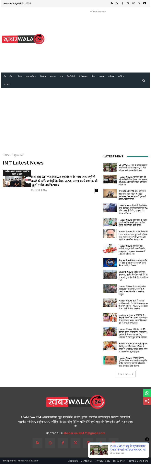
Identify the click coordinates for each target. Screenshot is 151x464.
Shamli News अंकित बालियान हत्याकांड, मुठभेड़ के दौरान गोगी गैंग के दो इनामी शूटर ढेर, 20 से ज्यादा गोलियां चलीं (133, 276)
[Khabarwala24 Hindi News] (23, 39)
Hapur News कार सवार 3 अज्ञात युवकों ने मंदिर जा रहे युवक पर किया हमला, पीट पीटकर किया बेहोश (133, 222)
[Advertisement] (98, 41)
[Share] (147, 401)
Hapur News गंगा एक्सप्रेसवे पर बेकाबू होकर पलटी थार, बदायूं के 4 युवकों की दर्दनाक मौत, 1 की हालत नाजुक (132, 290)
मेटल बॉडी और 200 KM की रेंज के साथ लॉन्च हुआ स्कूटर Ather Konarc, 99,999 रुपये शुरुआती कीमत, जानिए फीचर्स (132, 195)
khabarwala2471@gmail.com (84, 433)
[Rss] (111, 3)
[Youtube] (144, 3)
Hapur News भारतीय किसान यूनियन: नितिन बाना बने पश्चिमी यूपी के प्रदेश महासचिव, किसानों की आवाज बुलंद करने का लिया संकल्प (133, 362)
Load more (124, 374)
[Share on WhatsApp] (147, 393)
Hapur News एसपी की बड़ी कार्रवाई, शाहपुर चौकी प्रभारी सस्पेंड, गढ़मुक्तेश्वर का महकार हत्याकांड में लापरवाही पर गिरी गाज (132, 250)
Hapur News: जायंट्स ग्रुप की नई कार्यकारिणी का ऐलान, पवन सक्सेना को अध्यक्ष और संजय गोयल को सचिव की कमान (133, 181)
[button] (143, 80)
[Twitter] (128, 3)
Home (6, 155)
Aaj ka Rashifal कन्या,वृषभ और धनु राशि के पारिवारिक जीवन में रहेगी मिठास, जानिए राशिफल (133, 263)
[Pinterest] (139, 3)
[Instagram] (133, 3)
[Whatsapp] (117, 3)
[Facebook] (122, 3)
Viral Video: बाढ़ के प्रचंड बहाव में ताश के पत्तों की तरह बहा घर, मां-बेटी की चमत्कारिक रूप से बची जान (133, 168)
